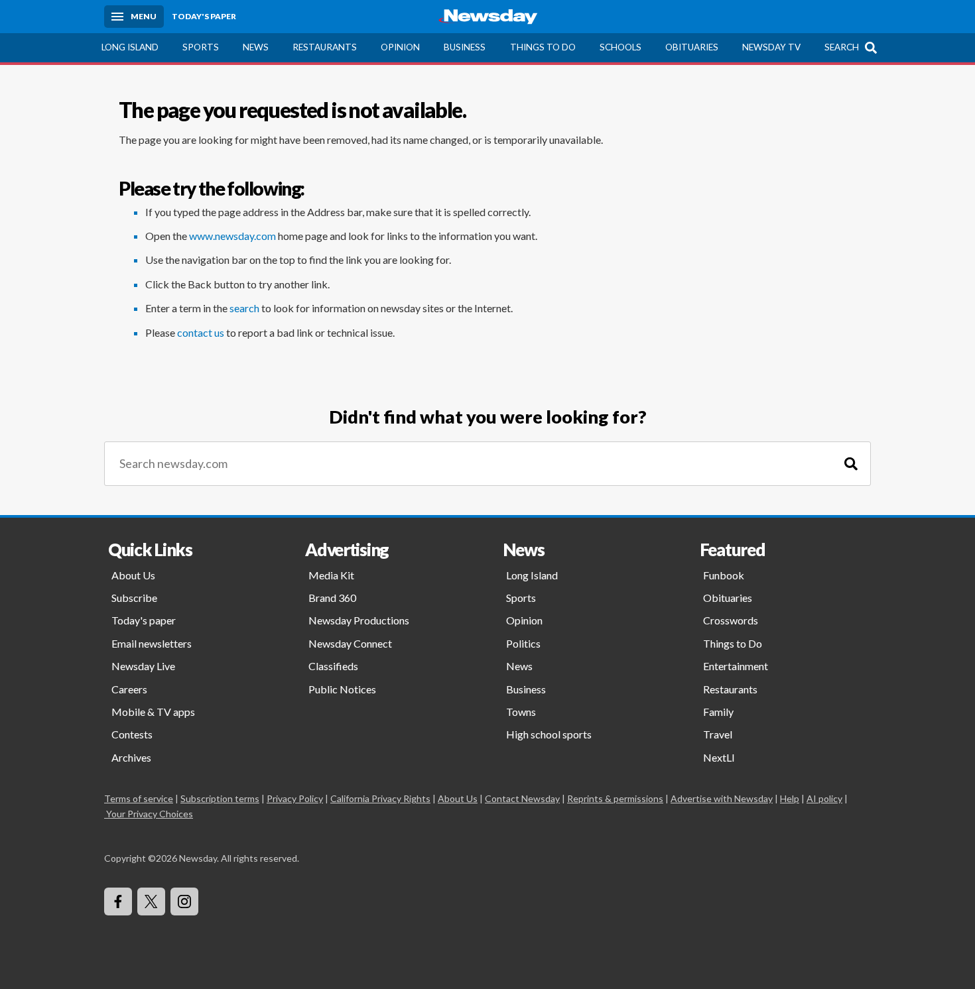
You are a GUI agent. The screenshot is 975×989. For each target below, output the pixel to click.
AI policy (824, 798)
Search (841, 47)
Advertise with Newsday (722, 798)
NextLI (719, 757)
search (244, 308)
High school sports (549, 734)
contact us (200, 332)
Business (465, 47)
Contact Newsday (522, 798)
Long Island (130, 47)
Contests (132, 734)
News (256, 47)
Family (718, 711)
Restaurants (324, 47)
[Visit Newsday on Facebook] (118, 901)
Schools (620, 47)
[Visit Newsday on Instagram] (184, 901)
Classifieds (333, 666)
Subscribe (134, 597)
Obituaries (691, 47)
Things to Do (543, 47)
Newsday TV (771, 47)
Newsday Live (143, 666)
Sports (200, 47)
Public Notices (342, 689)
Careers (129, 689)
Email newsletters (151, 643)
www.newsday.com (232, 235)
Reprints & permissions (615, 798)
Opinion (400, 47)
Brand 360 (332, 597)
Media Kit (331, 575)
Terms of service (138, 798)
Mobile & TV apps (153, 711)
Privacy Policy (295, 798)
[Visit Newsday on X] (151, 901)
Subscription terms (219, 798)
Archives (131, 757)
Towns (521, 711)
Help (789, 798)
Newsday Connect (350, 643)
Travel (717, 734)
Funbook (723, 575)
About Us (133, 575)
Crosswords (730, 620)
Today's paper (143, 620)
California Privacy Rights (380, 798)
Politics (523, 643)
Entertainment (735, 666)
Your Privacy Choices (149, 813)
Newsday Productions (358, 620)
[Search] (851, 463)
